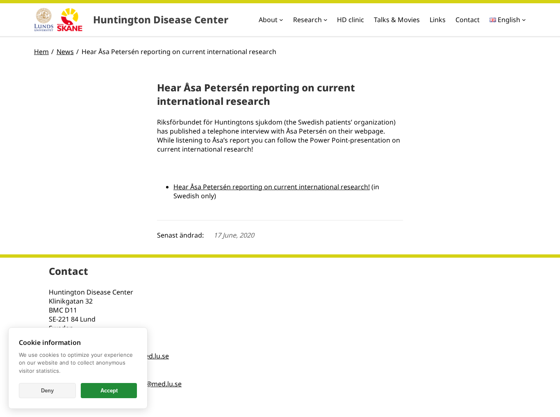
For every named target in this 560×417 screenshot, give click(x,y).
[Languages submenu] (524, 20)
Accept (109, 391)
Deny (47, 391)
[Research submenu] (325, 20)
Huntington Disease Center (160, 19)
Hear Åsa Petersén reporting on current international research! (271, 186)
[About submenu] (281, 20)
